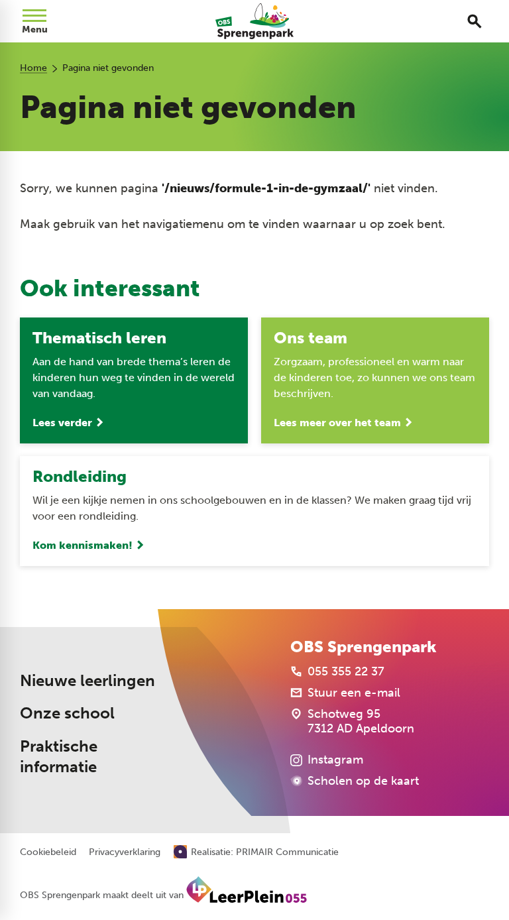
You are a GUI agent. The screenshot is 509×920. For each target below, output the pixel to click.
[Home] (254, 21)
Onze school (67, 713)
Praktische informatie (58, 756)
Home (33, 68)
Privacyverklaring (124, 852)
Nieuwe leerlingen (87, 680)
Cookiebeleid (48, 852)
